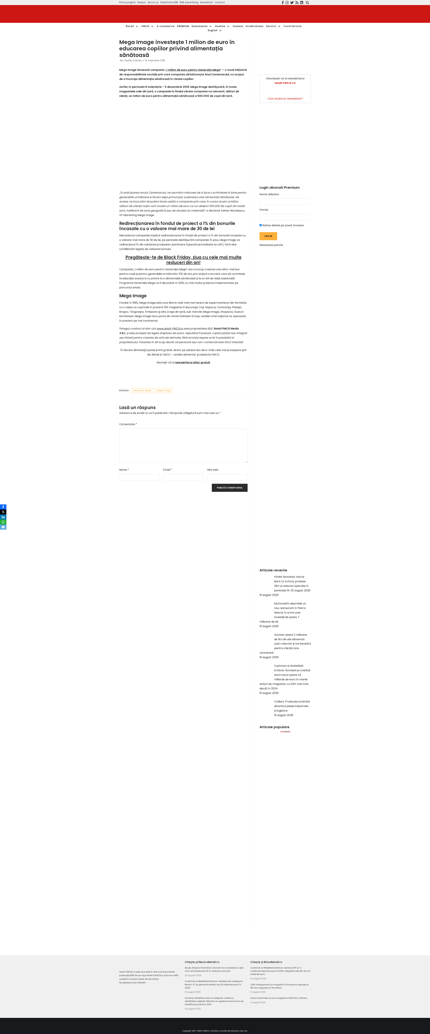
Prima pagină (127, 2)
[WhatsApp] (3, 522)
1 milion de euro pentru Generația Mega (193, 70)
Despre (141, 2)
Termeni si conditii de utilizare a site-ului (229, 1031)
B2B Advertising (189, 2)
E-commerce (166, 26)
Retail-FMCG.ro (203, 1031)
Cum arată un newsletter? (285, 99)
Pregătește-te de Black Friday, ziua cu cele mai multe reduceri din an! (183, 260)
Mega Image (164, 390)
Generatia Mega (142, 390)
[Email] (3, 527)
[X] (3, 511)
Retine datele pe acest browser (283, 225)
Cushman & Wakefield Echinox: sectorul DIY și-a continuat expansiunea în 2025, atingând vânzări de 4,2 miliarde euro (280, 971)
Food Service (293, 26)
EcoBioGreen (255, 26)
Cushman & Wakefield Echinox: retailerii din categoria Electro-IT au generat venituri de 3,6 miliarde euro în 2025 (214, 984)
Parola (264, 210)
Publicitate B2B (169, 2)
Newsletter (206, 2)
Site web (212, 470)
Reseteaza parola (271, 245)
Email (167, 470)
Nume (124, 470)
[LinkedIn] (3, 517)
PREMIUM (183, 26)
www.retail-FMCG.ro (170, 329)
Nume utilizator (269, 194)
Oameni (238, 26)
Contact (220, 2)
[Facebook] (3, 506)
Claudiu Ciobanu (132, 60)
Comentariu (128, 424)
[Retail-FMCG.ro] (144, 14)
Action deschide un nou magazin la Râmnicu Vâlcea (278, 998)
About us (153, 2)
